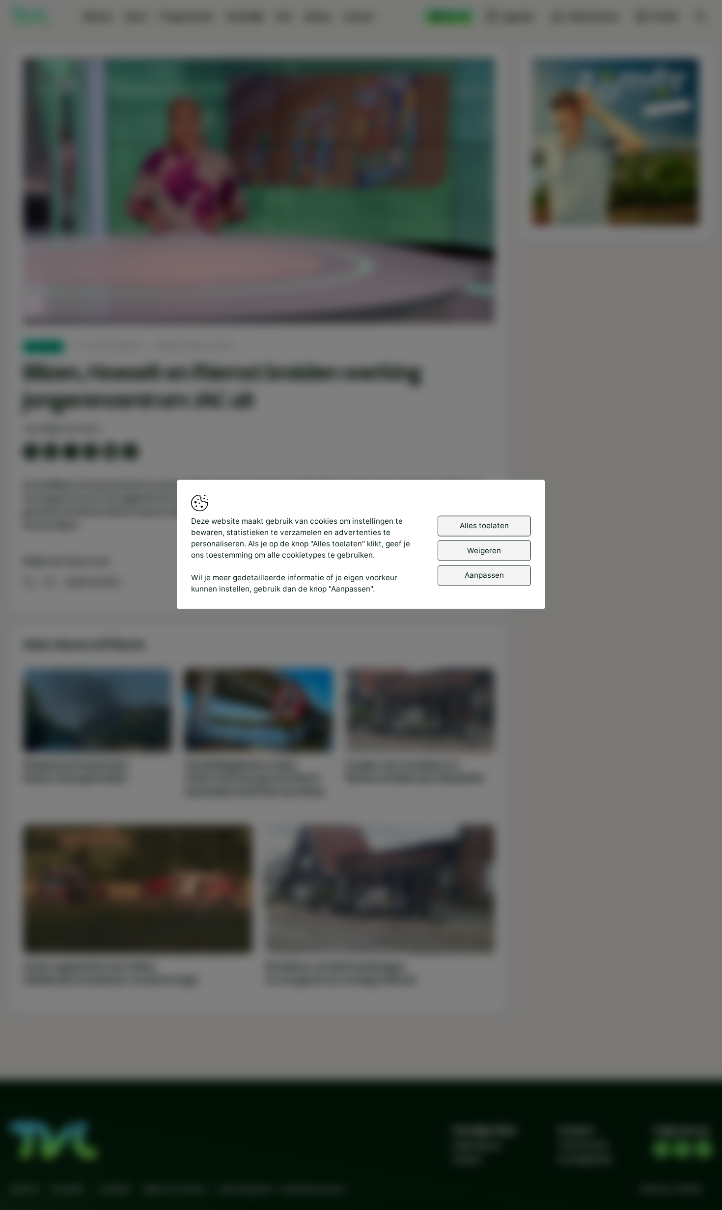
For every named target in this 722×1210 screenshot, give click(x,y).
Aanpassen (484, 575)
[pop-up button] (461, 306)
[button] (261, 193)
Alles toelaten (484, 525)
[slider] (258, 290)
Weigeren (484, 550)
